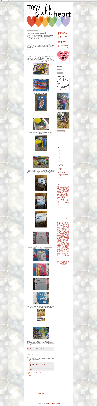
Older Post (52, 391)
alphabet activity (59, 191)
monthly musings (61, 230)
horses (59, 221)
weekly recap (64, 262)
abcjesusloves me (66, 189)
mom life (66, 229)
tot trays (63, 259)
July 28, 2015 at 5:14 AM (42, 364)
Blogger (58, 403)
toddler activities (61, 252)
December (60, 162)
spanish (68, 244)
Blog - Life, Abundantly (61, 44)
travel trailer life (67, 259)
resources (67, 239)
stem (65, 245)
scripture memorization (60, 242)
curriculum (62, 202)
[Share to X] (42, 348)
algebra (68, 190)
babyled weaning (62, 193)
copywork (66, 200)
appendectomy (66, 191)
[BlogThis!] (41, 348)
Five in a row (64, 206)
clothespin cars (59, 200)
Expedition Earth (66, 203)
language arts (64, 223)
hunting (64, 221)
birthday (67, 195)
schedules (67, 240)
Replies (31, 362)
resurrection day (59, 240)
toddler (58, 252)
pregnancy (62, 236)
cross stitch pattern (66, 201)
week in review (65, 261)
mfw (63, 228)
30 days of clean (64, 186)
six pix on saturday (64, 244)
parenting (66, 235)
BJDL (57, 196)
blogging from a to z (62, 196)
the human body (66, 249)
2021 (58, 156)
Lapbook (68, 223)
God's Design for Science (64, 210)
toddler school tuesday (66, 254)
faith (67, 204)
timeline (67, 251)
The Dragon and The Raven (60, 249)
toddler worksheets (60, 255)
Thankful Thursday (66, 248)
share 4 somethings (64, 243)
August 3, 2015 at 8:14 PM (37, 372)
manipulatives (58, 227)
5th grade (62, 188)
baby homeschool (66, 192)
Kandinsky (65, 222)
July (59, 169)
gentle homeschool (62, 209)
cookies (64, 200)
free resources (64, 207)
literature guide (61, 225)
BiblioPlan (64, 195)
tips (68, 251)
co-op (61, 200)
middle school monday (60, 229)
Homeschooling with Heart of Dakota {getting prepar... (63, 177)
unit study (59, 260)
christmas (68, 199)
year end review (62, 264)
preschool (61, 237)
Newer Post (29, 391)
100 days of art (59, 186)
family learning (63, 205)
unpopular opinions (64, 260)
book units (67, 198)
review (63, 240)
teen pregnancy (61, 248)
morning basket (67, 230)
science (58, 241)
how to (62, 221)
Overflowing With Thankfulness (63, 39)
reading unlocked (62, 239)
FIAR (57, 206)
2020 (58, 157)
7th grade (66, 188)
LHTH (59, 224)
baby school (58, 193)
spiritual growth (59, 245)
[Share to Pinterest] (44, 348)
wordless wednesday (64, 263)
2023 (58, 153)
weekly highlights (59, 262)
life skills (67, 224)
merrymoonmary (50, 403)
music (67, 231)
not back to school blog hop (64, 233)
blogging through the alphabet (63, 197)
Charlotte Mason (63, 199)
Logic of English (66, 226)
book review (64, 198)
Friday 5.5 (59, 43)
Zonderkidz (67, 264)
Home (41, 391)
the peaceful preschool (60, 250)
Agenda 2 (65, 190)
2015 (58, 161)
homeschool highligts (60, 219)
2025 (58, 150)
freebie (68, 207)
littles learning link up (60, 226)
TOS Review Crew (63, 256)
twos (57, 260)
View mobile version (40, 393)
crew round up (62, 201)
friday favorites (60, 208)
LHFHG (58, 224)
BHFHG (60, 194)
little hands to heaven (66, 225)
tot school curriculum (64, 258)
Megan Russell (34, 364)
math (61, 227)
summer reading (64, 247)
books (57, 199)
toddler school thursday (60, 254)
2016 (58, 160)
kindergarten (59, 223)
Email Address (59, 69)
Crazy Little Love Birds (61, 32)
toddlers (64, 255)
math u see (64, 227)
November (60, 164)
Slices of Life (60, 35)
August (60, 168)
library (61, 224)
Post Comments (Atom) (35, 396)
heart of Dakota (32, 349)
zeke (65, 264)
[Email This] (40, 348)
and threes (62, 191)
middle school (66, 228)
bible (62, 194)
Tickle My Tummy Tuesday (62, 251)
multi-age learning (63, 231)
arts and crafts (60, 192)
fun (63, 208)
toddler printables (66, 252)
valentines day (59, 261)
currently (58, 202)
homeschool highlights (64, 218)
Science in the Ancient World (64, 241)
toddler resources (60, 253)
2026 (58, 149)
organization (40, 349)
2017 (58, 158)
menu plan (60, 228)
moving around (59, 231)
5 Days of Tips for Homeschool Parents (62, 187)
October (60, 165)
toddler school (66, 253)
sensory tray (65, 242)
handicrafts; (65, 212)
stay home (62, 245)
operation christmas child (60, 234)
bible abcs (64, 194)
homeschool (36, 349)
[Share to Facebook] (43, 348)
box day (60, 199)
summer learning (64, 246)
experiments (59, 204)
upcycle (68, 260)
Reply (30, 360)
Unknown (30, 372)
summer (60, 246)
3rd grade (68, 186)
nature (62, 232)
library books (64, 224)
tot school (59, 258)
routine (65, 240)
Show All (68, 47)
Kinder (68, 222)
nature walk (65, 232)
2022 (58, 154)
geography (67, 209)
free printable (59, 207)
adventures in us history (60, 190)
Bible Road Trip (60, 195)
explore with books (63, 204)
